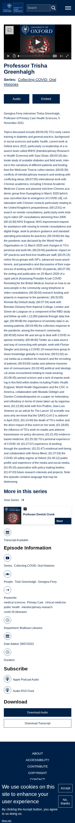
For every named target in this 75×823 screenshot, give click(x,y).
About (37, 753)
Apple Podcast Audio (26, 679)
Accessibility (37, 760)
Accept (65, 788)
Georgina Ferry (47, 581)
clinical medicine (55, 602)
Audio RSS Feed (23, 690)
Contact (37, 779)
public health (12, 607)
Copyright (37, 773)
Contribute (37, 766)
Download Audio (37, 712)
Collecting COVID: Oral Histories (34, 565)
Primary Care (35, 602)
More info (6, 821)
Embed (46, 99)
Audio (17, 99)
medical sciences (14, 602)
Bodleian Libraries (31, 627)
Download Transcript (37, 723)
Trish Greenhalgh (25, 581)
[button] (37, 42)
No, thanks (65, 801)
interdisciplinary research (36, 607)
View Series (11, 500)
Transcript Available (16, 540)
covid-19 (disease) (15, 611)
